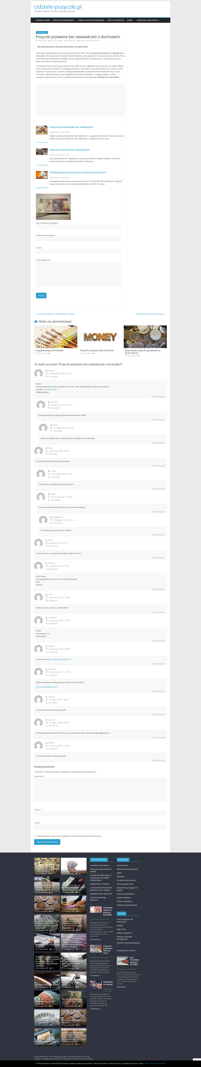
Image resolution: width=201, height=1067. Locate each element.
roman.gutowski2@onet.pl (60, 659)
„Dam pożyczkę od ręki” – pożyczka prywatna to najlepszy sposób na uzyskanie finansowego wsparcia (73, 923)
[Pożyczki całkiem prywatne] (47, 1029)
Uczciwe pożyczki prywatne (47, 984)
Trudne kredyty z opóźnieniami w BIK (54, 313)
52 (81, 1006)
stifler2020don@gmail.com (47, 687)
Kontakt (120, 925)
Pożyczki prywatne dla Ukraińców (97, 350)
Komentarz (39, 776)
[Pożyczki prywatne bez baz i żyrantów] (73, 1010)
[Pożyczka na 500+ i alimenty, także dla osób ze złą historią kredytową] (73, 878)
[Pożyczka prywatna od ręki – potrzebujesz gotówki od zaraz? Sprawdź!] (47, 859)
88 (52, 1025)
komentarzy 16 (71, 41)
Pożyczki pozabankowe (63, 20)
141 (52, 892)
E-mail (37, 823)
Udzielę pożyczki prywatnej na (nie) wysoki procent (77, 172)
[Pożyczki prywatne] (73, 897)
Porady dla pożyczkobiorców (91, 20)
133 (79, 930)
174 (53, 930)
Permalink (53, 376)
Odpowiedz (160, 396)
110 (53, 968)
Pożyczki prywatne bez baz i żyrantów (74, 1021)
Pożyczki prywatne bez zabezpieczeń (69, 149)
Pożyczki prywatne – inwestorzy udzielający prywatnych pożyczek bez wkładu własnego (73, 943)
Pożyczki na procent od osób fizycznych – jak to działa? (72, 1001)
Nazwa (37, 809)
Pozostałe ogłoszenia (125, 884)
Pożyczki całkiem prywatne (47, 1041)
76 (79, 949)
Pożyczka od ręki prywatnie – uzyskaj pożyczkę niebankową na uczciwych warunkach (47, 924)
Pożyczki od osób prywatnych (89, 41)
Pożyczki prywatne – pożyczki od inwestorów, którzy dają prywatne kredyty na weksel (72, 962)
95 (51, 1006)
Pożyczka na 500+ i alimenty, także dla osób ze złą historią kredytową (74, 887)
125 (53, 987)
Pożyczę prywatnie (70, 871)
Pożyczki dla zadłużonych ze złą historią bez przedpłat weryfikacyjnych (100, 877)
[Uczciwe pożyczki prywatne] (47, 973)
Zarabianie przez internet (126, 950)
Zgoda (147, 1063)
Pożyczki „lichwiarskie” (45, 908)
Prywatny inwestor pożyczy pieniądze (107, 911)
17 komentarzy (41, 142)
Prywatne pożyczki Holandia (49, 350)
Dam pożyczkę (42, 32)
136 (52, 911)
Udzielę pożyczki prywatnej (127, 905)
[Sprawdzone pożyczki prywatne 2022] (47, 1010)
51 (79, 968)
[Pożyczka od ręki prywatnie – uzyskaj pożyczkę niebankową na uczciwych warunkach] (47, 916)
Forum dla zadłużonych (148, 20)
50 (51, 1044)
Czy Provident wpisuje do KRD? (134, 961)
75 (79, 1025)
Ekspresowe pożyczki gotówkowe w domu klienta (142, 351)
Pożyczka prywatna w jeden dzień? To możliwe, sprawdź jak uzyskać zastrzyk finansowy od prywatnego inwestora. (47, 961)
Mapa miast (121, 929)
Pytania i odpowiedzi (124, 901)
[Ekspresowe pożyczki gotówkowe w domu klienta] (145, 327)
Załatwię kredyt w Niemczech (101, 894)
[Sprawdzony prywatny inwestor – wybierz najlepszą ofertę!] (47, 878)
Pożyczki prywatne (115, 20)
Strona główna (43, 20)
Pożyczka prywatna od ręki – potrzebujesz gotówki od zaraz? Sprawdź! (47, 868)
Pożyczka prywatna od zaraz (151, 313)
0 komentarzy (121, 987)
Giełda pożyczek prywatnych (127, 869)
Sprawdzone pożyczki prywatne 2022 (44, 1021)
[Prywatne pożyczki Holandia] (55, 327)
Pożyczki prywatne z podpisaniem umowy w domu (72, 982)
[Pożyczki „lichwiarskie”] (47, 897)
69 (78, 987)
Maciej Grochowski (56, 41)
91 (78, 892)
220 (79, 873)
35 (78, 1044)
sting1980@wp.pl (50, 389)
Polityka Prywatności (124, 933)
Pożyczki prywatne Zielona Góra (107, 949)
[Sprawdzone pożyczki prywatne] (47, 992)
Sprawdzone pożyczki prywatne (44, 1002)
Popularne (120, 876)
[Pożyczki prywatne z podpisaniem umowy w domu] (73, 973)
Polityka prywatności (158, 1063)
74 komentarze (41, 188)
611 (52, 873)
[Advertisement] (81, 100)
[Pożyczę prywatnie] (73, 859)
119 (53, 949)
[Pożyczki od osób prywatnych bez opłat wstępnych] (47, 935)
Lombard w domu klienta (99, 865)
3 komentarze (95, 976)
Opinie (129, 20)
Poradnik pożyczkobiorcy (126, 880)
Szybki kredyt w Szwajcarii (99, 884)
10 (140, 356)
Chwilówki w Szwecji (108, 983)
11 (95, 353)
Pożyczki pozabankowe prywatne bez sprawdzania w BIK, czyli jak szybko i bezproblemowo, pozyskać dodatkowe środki (73, 1037)
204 (79, 911)
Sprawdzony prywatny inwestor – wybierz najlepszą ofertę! (45, 887)
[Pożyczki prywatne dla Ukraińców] (100, 327)
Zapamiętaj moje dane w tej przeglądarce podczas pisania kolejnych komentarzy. (69, 836)
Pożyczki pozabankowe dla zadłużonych (71, 127)
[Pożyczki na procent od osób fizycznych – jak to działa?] (73, 992)
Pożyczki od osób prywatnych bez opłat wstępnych (44, 944)
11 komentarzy (41, 165)
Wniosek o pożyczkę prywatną (128, 943)
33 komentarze (95, 940)
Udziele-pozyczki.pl (58, 6)
